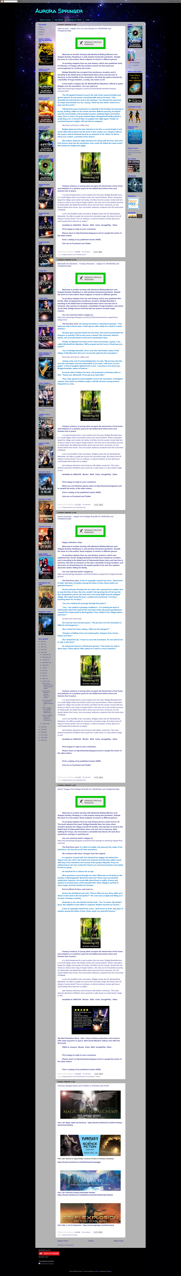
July (43, 667)
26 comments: (86, 252)
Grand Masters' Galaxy (93, 1076)
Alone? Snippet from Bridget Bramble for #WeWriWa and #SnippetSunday (88, 789)
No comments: (86, 1232)
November (45, 657)
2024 (42, 644)
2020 (42, 727)
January (45, 723)
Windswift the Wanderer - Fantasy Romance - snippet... (46, 694)
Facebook (42, 29)
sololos (97, 1271)
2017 (42, 735)
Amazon (41, 34)
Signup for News (74, 20)
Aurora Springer (59, 11)
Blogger (109, 1271)
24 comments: (86, 504)
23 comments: (87, 1074)
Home (90, 1241)
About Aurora (45, 20)
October (45, 660)
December (45, 654)
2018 (42, 732)
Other (115, 225)
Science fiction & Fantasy (69, 1235)
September (45, 662)
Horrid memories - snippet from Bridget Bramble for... (47, 702)
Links (88, 20)
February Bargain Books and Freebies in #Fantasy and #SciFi (83, 1086)
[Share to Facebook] (100, 252)
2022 (42, 649)
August (44, 665)
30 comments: (86, 777)
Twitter (41, 27)
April (43, 675)
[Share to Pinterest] (101, 252)
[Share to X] (98, 252)
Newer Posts (63, 1241)
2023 (42, 647)
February (45, 681)
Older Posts (118, 1241)
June (44, 670)
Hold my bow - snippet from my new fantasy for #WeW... (47, 686)
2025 (42, 641)
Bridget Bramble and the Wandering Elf (74, 254)
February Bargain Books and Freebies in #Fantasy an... (47, 718)
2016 (42, 737)
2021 (42, 652)
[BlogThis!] (96, 252)
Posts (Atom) (69, 1245)
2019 (42, 729)
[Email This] (94, 252)
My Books (59, 20)
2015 (42, 740)
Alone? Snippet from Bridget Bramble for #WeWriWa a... (47, 710)
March (44, 678)
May (43, 673)
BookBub (41, 32)
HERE (129, 154)
